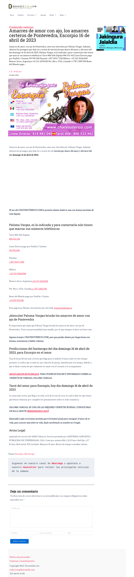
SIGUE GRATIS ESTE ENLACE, (24, 374)
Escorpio (19, 453)
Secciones (30, 15)
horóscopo (29, 453)
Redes (52, 15)
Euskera (21, 15)
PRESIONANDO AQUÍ (37, 411)
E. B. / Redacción (15, 71)
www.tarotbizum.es (63, 307)
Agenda (43, 15)
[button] (35, 15)
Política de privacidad (20, 557)
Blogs (62, 15)
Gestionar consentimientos (22, 560)
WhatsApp (57, 463)
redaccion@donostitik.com (22, 569)
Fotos (12, 15)
